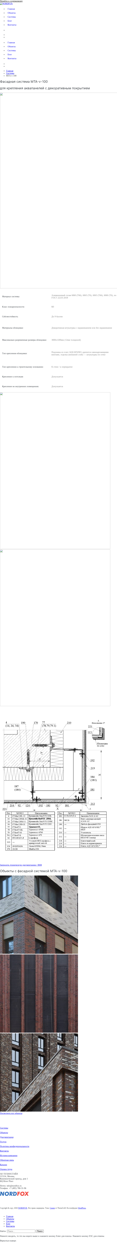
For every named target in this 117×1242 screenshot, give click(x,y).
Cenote (52, 1208)
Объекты (12, 13)
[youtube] (7, 1201)
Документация (6, 1137)
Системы (12, 17)
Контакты (12, 25)
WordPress (82, 1208)
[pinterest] (12, 1201)
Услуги (3, 1142)
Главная (11, 9)
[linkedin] (2, 1201)
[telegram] (18, 1201)
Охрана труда (6, 1169)
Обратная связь (7, 1160)
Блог (10, 21)
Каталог (3, 1165)
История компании (8, 1155)
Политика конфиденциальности (14, 1146)
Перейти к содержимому (11, 1)
